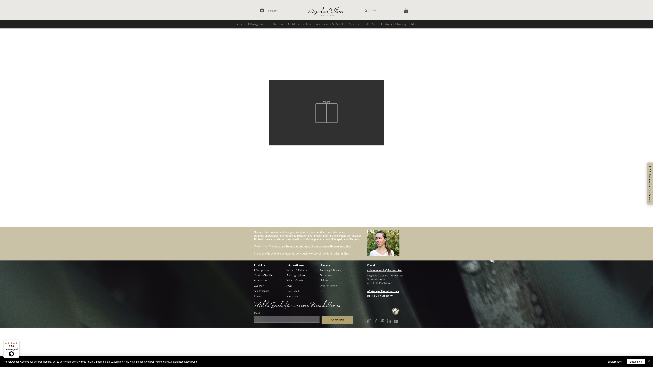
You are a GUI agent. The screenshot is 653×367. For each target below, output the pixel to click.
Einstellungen (615, 361)
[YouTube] (396, 321)
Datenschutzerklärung (185, 361)
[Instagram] (369, 321)
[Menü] (17, 342)
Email (257, 313)
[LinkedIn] (389, 321)
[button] (406, 10)
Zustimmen (636, 361)
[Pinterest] (382, 321)
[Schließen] (649, 361)
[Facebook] (376, 321)
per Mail (327, 253)
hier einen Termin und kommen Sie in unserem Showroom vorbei (312, 246)
